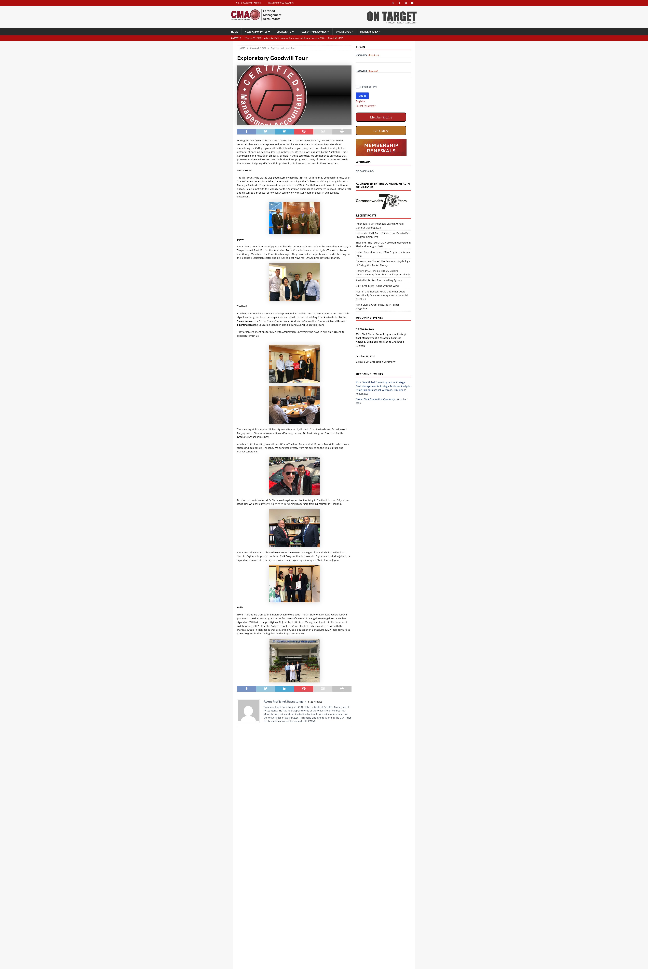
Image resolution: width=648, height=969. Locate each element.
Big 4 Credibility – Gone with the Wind (377, 285)
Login (362, 96)
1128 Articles (315, 701)
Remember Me (368, 86)
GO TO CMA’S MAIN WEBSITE (248, 3)
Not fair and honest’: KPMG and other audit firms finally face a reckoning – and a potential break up (382, 295)
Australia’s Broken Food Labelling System (379, 280)
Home (234, 31)
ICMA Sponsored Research (281, 3)
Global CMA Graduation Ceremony (376, 361)
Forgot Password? (365, 105)
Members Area (369, 31)
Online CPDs (343, 31)
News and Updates (256, 31)
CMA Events (284, 31)
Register (360, 101)
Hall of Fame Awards (314, 31)
